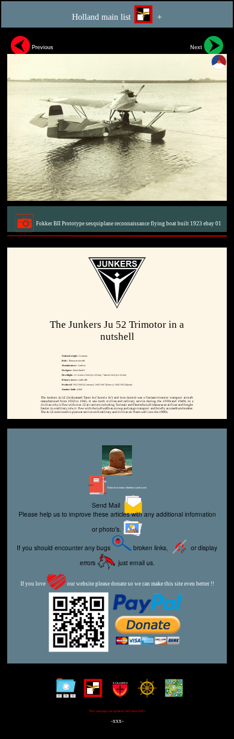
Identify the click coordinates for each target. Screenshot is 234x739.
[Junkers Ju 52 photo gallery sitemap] (63, 692)
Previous (41, 47)
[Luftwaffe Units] (90, 692)
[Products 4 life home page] (171, 692)
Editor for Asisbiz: (126, 487)
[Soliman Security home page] (117, 692)
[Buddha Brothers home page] (144, 692)
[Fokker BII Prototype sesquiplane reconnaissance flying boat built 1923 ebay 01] (117, 116)
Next (197, 47)
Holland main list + (117, 17)
